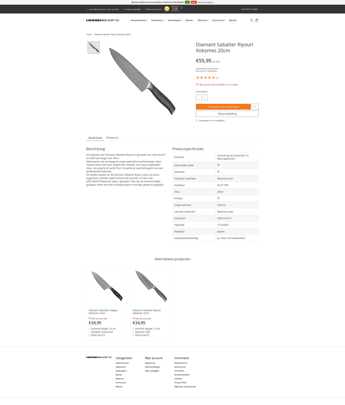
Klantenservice (180, 363)
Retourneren (180, 366)
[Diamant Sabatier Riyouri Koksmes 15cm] (150, 286)
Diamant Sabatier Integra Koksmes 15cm (103, 312)
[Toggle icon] (251, 20)
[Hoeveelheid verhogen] (205, 97)
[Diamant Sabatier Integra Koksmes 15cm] (106, 286)
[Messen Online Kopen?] (102, 20)
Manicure (120, 378)
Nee (193, 2)
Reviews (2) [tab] (112, 137)
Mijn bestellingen (152, 366)
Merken (233, 20)
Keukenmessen (122, 363)
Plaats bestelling (227, 113)
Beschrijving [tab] (95, 137)
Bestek (119, 374)
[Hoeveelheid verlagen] (199, 97)
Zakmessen (121, 366)
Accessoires (121, 382)
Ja (187, 2)
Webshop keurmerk (153, 9)
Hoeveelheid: (201, 91)
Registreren (150, 363)
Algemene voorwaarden (185, 386)
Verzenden (179, 370)
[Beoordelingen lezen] (206, 77)
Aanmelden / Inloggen (249, 9)
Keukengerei (121, 370)
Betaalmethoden (181, 374)
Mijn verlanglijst (152, 370)
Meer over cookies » (206, 2)
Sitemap (178, 378)
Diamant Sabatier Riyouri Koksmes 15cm (147, 312)
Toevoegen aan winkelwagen (223, 106)
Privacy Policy (180, 382)
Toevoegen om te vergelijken (211, 120)
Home (89, 34)
